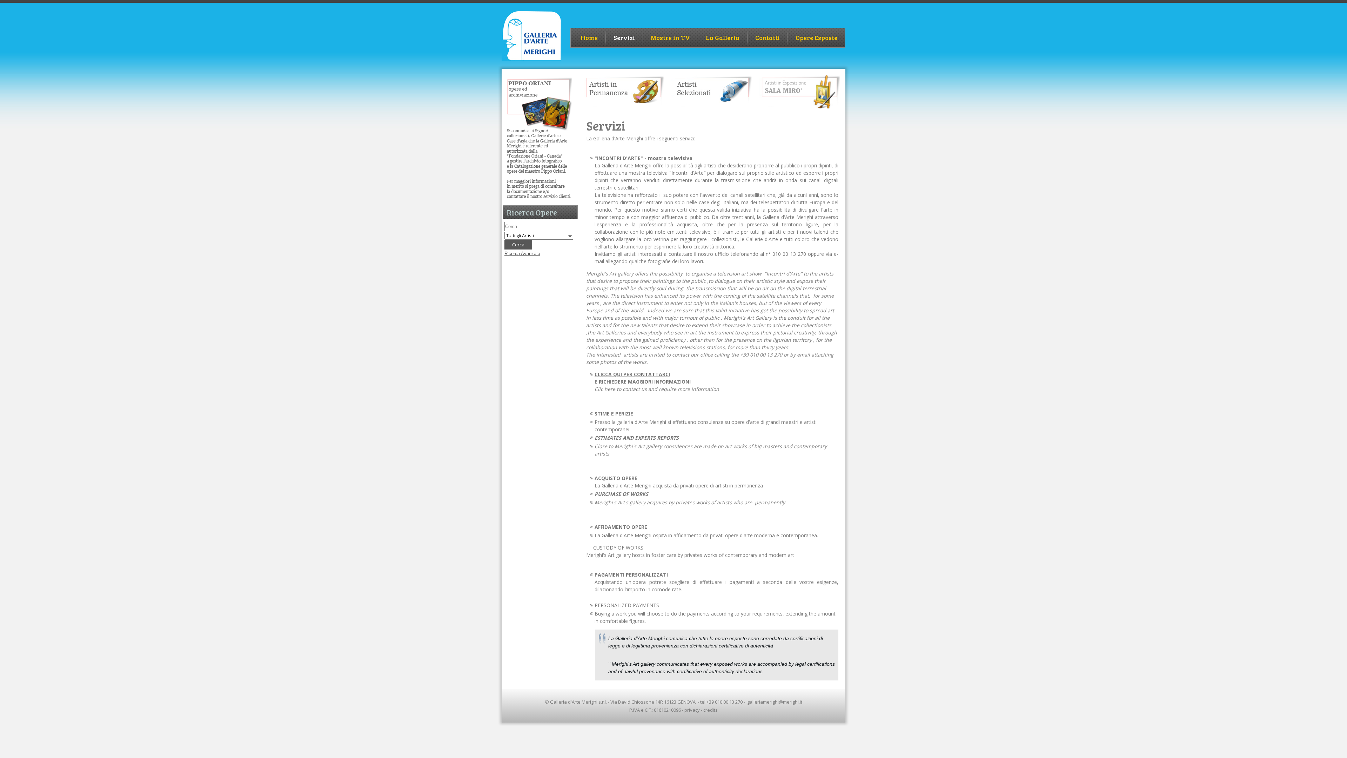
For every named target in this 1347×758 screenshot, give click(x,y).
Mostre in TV (670, 37)
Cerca (518, 244)
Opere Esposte (816, 37)
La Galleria (722, 37)
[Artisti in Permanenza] (624, 107)
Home (589, 37)
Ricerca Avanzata (522, 253)
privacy (692, 710)
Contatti (767, 37)
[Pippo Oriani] (539, 198)
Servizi (624, 37)
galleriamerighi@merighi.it (774, 702)
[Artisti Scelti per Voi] (799, 106)
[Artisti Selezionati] (711, 107)
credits (710, 710)
